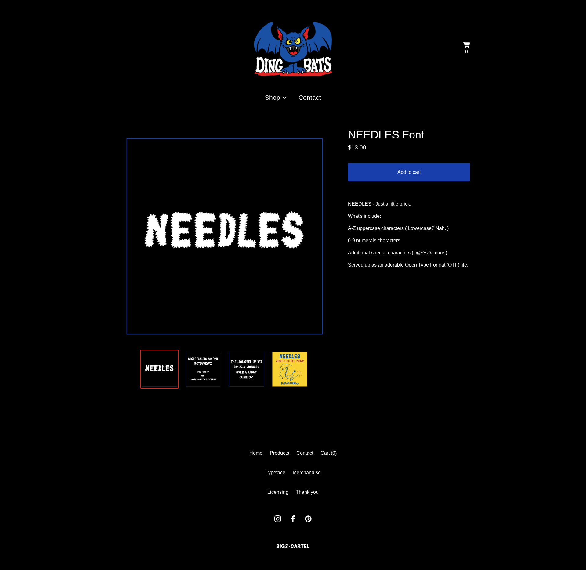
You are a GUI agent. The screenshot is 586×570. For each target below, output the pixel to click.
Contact (309, 97)
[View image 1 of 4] (159, 369)
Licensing (277, 492)
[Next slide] (325, 236)
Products (279, 453)
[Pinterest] (308, 518)
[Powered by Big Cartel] (293, 546)
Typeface (275, 472)
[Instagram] (277, 518)
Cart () (328, 453)
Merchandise (307, 472)
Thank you (307, 492)
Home (255, 453)
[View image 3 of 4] (246, 369)
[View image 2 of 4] (203, 369)
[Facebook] (293, 518)
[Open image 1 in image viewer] (224, 236)
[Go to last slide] (124, 236)
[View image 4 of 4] (289, 369)
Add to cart (409, 172)
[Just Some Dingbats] (293, 48)
